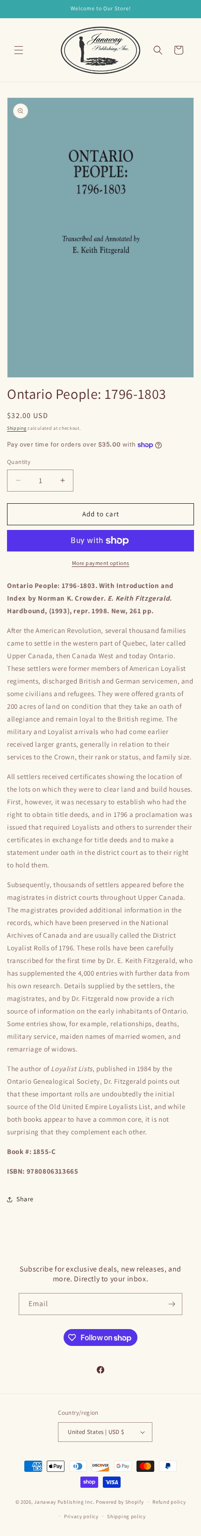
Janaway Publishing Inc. (64, 1502)
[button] (18, 50)
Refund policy (169, 1502)
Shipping (17, 428)
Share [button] (25, 1199)
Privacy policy (81, 1516)
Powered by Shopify (120, 1502)
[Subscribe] (171, 1304)
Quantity (18, 462)
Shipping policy (126, 1516)
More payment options (100, 562)
